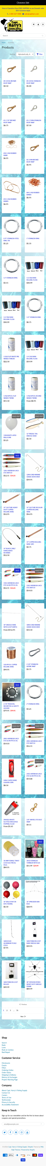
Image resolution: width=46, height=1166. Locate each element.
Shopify (30, 1147)
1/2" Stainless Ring (34, 317)
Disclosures (6, 1063)
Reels (4, 1045)
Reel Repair (6, 1052)
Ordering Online (7, 1070)
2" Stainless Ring (33, 704)
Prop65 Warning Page (10, 1080)
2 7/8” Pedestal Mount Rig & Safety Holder (11, 706)
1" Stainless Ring (33, 238)
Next (22, 1016)
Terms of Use (6, 1098)
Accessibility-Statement (10, 1105)
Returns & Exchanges (9, 1077)
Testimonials (6, 1100)
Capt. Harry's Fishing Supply (17, 1147)
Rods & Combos (8, 1050)
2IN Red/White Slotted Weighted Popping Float (11, 822)
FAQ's (4, 1068)
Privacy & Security (8, 1102)
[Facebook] (10, 1132)
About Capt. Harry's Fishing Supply (14, 1090)
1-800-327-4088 (15, 14)
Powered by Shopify (28, 1150)
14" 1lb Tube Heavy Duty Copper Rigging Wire (11, 510)
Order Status (6, 1073)
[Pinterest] (16, 1132)
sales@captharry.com (32, 14)
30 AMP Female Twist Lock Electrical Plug (11, 863)
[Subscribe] (41, 1124)
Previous (24, 1004)
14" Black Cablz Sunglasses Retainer (9, 551)
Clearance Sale (23, 2)
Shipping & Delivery (9, 1075)
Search (4, 1043)
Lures (4, 1047)
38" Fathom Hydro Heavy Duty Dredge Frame (34, 984)
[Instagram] (21, 1132)
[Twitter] (4, 1132)
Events (4, 1065)
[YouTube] (27, 1132)
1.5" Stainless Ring (11, 278)
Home (4, 42)
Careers (4, 1095)
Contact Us (6, 1093)
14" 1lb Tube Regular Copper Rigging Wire (34, 510)
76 (17, 1010)
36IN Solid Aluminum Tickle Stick (10, 943)
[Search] (42, 36)
